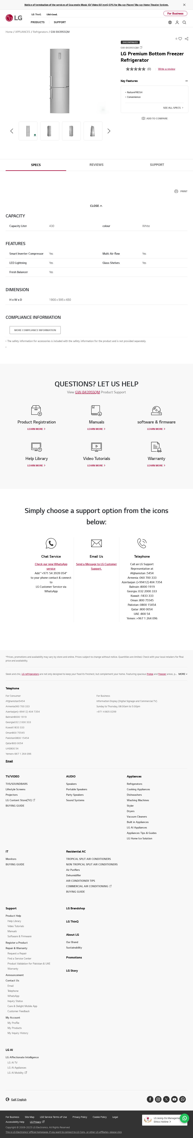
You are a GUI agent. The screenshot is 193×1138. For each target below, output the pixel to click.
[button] (60, 81)
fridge (150, 674)
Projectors (12, 794)
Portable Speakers (76, 789)
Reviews (96, 165)
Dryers (131, 811)
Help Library (14, 921)
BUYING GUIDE (15, 805)
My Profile (13, 1023)
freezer (162, 674)
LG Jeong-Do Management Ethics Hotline (168, 1119)
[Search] (184, 22)
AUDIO (71, 776)
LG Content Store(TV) (19, 800)
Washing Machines (138, 800)
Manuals (12, 931)
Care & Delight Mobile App (22, 1006)
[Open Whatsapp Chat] (184, 1118)
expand (186, 81)
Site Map (29, 1117)
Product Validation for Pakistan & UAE (29, 963)
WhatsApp (13, 996)
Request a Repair (17, 953)
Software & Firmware (19, 936)
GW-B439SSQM (87, 392)
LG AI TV (12, 1062)
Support (157, 165)
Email (9, 761)
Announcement (15, 975)
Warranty (13, 968)
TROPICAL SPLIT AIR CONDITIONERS (88, 859)
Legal (115, 1117)
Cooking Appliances (138, 789)
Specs (36, 165)
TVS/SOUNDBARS (17, 784)
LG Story (72, 970)
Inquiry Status (15, 1001)
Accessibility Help (15, 1122)
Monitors (11, 859)
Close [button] (94, 206)
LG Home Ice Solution (139, 838)
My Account (13, 1017)
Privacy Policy (80, 1117)
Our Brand (72, 942)
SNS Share (186, 39)
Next (109, 131)
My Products (15, 1028)
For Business (175, 13)
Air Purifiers (73, 870)
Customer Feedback (19, 1011)
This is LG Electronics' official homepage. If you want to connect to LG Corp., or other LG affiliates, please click (64, 1132)
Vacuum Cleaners (137, 816)
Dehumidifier (73, 875)
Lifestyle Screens (15, 789)
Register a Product (17, 942)
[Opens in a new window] (150, 1099)
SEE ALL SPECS (172, 107)
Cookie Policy (100, 1117)
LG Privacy (35, 1122)
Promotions (74, 957)
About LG (72, 934)
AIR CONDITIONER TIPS (80, 880)
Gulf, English (18, 1099)
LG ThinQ (72, 921)
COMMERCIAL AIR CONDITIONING (87, 886)
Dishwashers (134, 794)
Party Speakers (75, 794)
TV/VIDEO (12, 776)
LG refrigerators (30, 674)
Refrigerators (134, 784)
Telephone (13, 991)
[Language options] (170, 22)
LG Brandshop (75, 908)
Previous (12, 131)
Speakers (71, 784)
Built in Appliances (138, 822)
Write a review (166, 68)
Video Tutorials (16, 926)
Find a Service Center (19, 958)
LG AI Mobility (16, 1072)
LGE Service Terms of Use (53, 1117)
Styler (130, 805)
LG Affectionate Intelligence (22, 1057)
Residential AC (76, 851)
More (181, 674)
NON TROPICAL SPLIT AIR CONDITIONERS (92, 864)
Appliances (134, 776)
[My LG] (177, 22)
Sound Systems (75, 800)
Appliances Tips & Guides (142, 833)
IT (7, 851)
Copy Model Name (140, 47)
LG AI (9, 1050)
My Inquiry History (18, 1033)
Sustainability (74, 947)
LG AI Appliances (137, 827)
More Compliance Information (35, 330)
